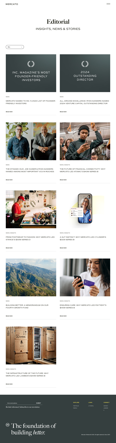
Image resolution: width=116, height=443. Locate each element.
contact (106, 405)
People (75, 408)
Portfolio (76, 405)
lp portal (91, 405)
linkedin (106, 408)
